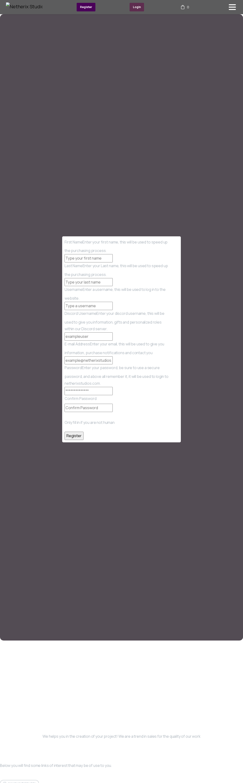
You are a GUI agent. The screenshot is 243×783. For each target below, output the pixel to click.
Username (74, 289)
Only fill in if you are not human (90, 422)
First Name (73, 242)
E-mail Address (77, 344)
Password (73, 367)
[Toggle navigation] (232, 7)
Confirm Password (81, 398)
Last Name (74, 265)
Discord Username (80, 313)
